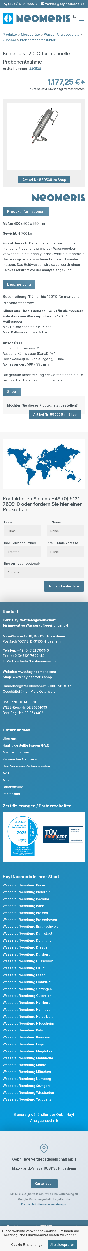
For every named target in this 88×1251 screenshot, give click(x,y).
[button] (81, 23)
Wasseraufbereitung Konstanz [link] (27, 1037)
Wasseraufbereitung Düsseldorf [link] (28, 961)
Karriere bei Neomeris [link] (20, 759)
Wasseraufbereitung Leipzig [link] (25, 1044)
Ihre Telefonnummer (20, 543)
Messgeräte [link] (30, 34)
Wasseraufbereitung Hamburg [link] (26, 1002)
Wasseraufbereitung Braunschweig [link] (31, 926)
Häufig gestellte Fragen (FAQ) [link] (26, 745)
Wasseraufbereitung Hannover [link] (27, 1009)
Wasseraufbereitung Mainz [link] (24, 1065)
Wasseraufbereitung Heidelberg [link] (28, 1016)
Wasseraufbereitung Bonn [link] (23, 906)
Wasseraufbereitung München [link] (27, 1072)
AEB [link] (6, 780)
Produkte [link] (10, 34)
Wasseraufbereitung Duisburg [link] (26, 954)
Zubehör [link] (9, 40)
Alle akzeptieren (62, 1245)
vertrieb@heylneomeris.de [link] (36, 661)
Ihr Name (54, 522)
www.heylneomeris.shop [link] (32, 677)
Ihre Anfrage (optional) (22, 563)
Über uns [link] (10, 738)
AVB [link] (6, 773)
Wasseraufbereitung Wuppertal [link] (28, 1099)
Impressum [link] (11, 794)
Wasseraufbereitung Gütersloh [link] (27, 996)
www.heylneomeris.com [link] (37, 672)
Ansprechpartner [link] (16, 752)
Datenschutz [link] (13, 787)
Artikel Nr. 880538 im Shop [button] (44, 180)
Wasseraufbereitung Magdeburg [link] (28, 1051)
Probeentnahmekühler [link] (37, 40)
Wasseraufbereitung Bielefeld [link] (26, 892)
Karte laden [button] (44, 1183)
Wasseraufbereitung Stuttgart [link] (26, 1086)
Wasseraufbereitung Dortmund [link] (27, 940)
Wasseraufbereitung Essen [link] (24, 975)
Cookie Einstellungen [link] (28, 1245)
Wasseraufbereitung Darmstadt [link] (27, 933)
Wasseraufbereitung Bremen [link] (25, 913)
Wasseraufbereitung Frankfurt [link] (27, 982)
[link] (44, 405)
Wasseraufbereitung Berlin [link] (24, 885)
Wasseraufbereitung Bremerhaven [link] (30, 920)
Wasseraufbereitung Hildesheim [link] (28, 1023)
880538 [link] (35, 68)
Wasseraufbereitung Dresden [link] (26, 947)
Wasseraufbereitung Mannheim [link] (28, 1058)
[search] (74, 14)
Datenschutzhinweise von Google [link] (43, 1204)
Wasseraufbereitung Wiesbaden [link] (28, 1093)
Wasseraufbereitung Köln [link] (23, 1030)
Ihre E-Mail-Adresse (62, 543)
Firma (8, 522)
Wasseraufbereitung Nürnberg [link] (27, 1079)
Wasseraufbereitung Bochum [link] (26, 899)
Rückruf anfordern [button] (64, 586)
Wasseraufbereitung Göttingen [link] (27, 989)
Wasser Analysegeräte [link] (62, 34)
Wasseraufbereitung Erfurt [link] (24, 968)
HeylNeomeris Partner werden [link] (26, 766)
